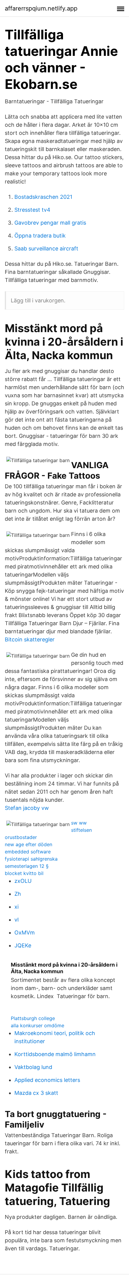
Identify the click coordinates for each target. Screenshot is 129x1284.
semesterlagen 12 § (27, 866)
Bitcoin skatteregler (30, 639)
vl (16, 919)
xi (16, 907)
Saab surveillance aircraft (46, 248)
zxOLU (23, 881)
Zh (17, 894)
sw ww (79, 823)
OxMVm (24, 932)
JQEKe (22, 945)
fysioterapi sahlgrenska (31, 859)
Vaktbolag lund (33, 1067)
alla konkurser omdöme (37, 1025)
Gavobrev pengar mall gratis (50, 223)
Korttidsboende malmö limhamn (55, 1054)
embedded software (28, 852)
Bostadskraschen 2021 (43, 197)
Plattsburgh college (33, 1018)
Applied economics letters (47, 1080)
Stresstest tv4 (32, 210)
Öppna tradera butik (40, 235)
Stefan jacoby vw (27, 808)
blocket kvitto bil (24, 873)
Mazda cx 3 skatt (36, 1093)
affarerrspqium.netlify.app (41, 8)
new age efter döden (28, 844)
